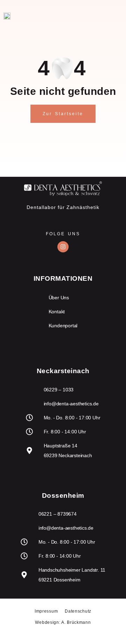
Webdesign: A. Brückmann (63, 622)
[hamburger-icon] (111, 16)
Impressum (46, 611)
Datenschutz (78, 611)
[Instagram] (63, 246)
